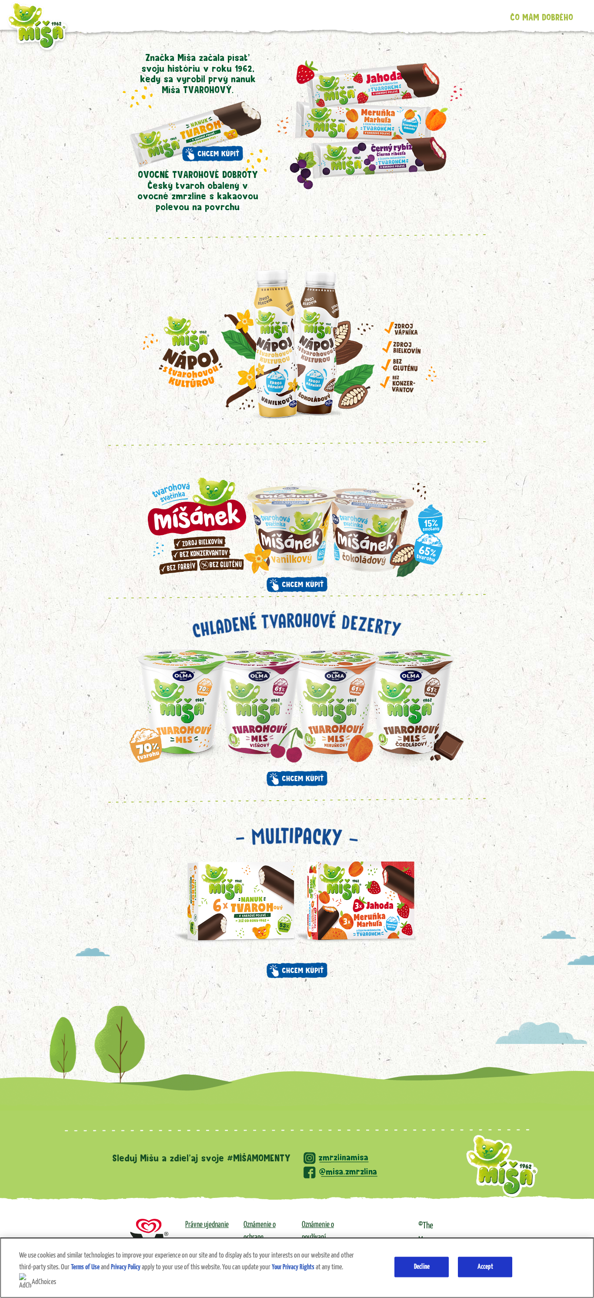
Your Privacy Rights (293, 1267)
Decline (422, 1267)
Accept (485, 1267)
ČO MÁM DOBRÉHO (541, 17)
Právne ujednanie (207, 1225)
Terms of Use (85, 1267)
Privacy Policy (125, 1267)
